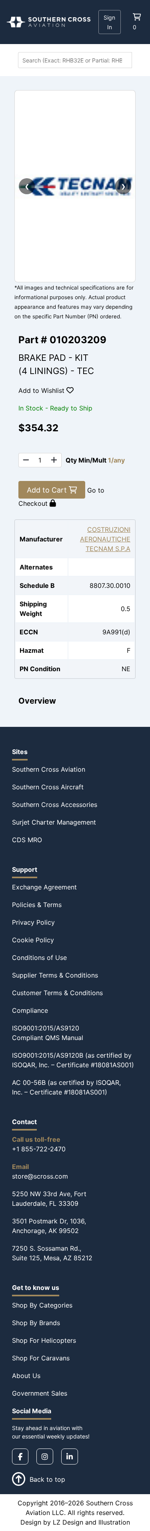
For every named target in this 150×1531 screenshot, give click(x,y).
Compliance (30, 1010)
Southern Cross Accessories (54, 805)
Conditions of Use (39, 958)
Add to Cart (48, 490)
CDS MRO (27, 840)
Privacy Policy (33, 922)
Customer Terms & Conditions (57, 993)
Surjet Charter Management (54, 822)
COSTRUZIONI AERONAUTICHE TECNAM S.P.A (105, 539)
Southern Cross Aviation (48, 769)
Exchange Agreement (44, 887)
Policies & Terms (37, 905)
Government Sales (39, 1393)
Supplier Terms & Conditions (55, 975)
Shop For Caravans (41, 1358)
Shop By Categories (42, 1305)
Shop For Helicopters (44, 1340)
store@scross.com (40, 1176)
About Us (26, 1376)
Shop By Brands (36, 1323)
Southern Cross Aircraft (48, 787)
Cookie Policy (33, 940)
